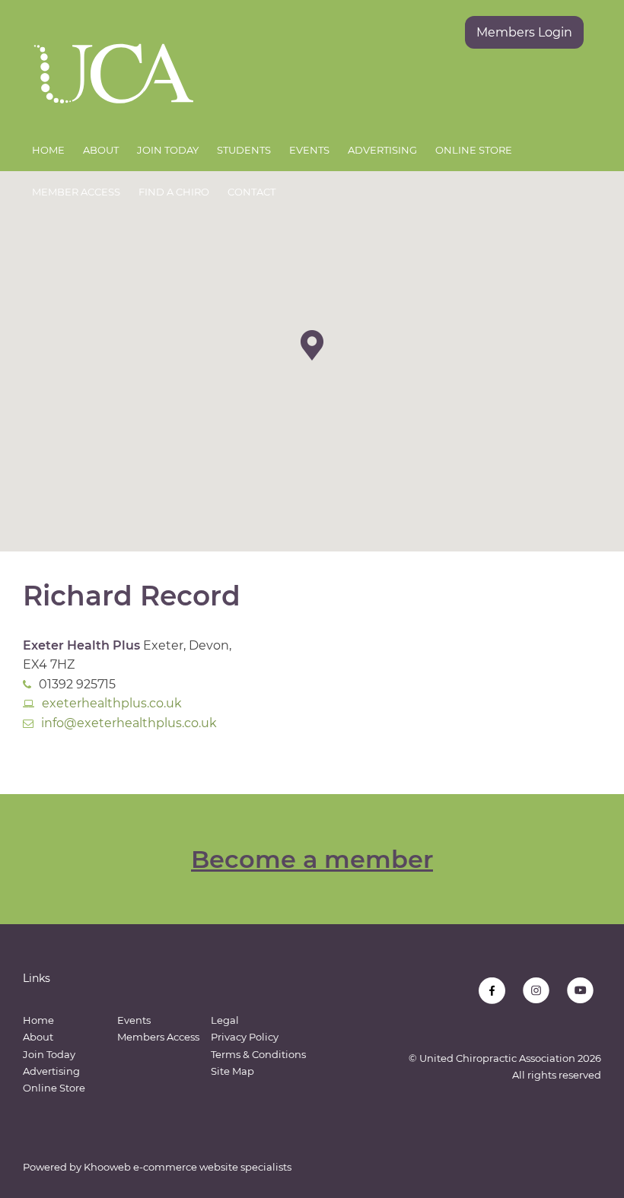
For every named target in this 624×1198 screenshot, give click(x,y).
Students (244, 150)
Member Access (76, 192)
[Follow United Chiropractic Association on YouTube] (580, 990)
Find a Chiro (173, 192)
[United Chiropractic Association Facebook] (492, 990)
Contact (251, 192)
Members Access (158, 1037)
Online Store (473, 150)
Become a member (312, 859)
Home (48, 150)
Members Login (524, 32)
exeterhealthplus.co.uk (112, 703)
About (101, 150)
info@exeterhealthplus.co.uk (129, 723)
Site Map (232, 1071)
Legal (225, 1020)
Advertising (382, 150)
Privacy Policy (245, 1037)
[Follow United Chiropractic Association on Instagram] (536, 990)
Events (309, 150)
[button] (312, 345)
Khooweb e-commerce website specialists (187, 1167)
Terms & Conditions (258, 1054)
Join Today (168, 150)
